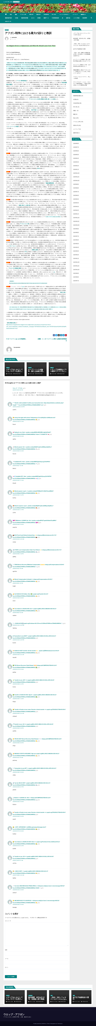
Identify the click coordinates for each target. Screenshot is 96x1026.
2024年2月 (76, 254)
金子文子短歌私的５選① (79, 49)
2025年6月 (76, 195)
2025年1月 (76, 214)
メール (6, 958)
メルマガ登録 (76, 18)
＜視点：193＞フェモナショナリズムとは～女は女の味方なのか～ (58, 999)
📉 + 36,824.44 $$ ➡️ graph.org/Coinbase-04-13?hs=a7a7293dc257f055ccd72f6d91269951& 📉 (38, 623)
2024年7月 (76, 236)
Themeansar (59, 1023)
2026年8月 (76, 143)
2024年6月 (76, 240)
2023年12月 (76, 262)
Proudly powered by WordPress (39, 1023)
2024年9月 (76, 228)
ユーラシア (75, 14)
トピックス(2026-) (64, 14)
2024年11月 (76, 221)
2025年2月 (76, 210)
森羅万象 (68, 18)
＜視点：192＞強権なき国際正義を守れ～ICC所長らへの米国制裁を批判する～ (81, 54)
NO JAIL (54, 14)
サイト (6, 967)
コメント (8, 920)
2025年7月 (76, 191)
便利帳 (39, 18)
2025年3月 (76, 206)
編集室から (83, 14)
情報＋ (75, 110)
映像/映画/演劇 (24, 18)
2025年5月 (76, 199)
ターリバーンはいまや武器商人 (17, 339)
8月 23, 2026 (77, 1001)
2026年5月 (76, 154)
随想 (16, 14)
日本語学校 (46, 14)
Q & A (32, 18)
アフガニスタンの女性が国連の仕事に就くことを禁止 (42, 99)
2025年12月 (76, 173)
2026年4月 (76, 158)
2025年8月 (76, 188)
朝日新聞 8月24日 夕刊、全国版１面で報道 (36, 998)
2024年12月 (76, 217)
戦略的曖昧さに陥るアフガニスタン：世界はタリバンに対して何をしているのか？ (81, 71)
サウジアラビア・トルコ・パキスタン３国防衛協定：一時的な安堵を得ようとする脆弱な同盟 (81, 83)
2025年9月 (76, 184)
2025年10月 (76, 180)
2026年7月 (76, 147)
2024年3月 (76, 251)
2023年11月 (76, 265)
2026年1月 (76, 169)
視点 (11, 14)
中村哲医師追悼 (55, 18)
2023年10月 (76, 269)
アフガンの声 (23, 14)
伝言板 (16, 18)
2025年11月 (76, 176)
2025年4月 (76, 202)
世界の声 (31, 14)
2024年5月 (76, 243)
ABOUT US (8, 21)
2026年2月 (76, 165)
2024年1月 (76, 258)
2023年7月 (76, 280)
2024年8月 (76, 232)
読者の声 (38, 14)
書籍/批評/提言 (8, 18)
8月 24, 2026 (32, 1001)
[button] (91, 17)
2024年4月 (76, 247)
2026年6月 (76, 150)
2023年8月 (76, 277)
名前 (6, 949)
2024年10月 (76, 225)
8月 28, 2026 (10, 1001)
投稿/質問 (85, 18)
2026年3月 (76, 162)
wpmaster (14, 37)
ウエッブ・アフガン (14, 6)
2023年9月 (76, 273)
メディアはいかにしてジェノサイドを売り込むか (14, 371)
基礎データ (46, 18)
